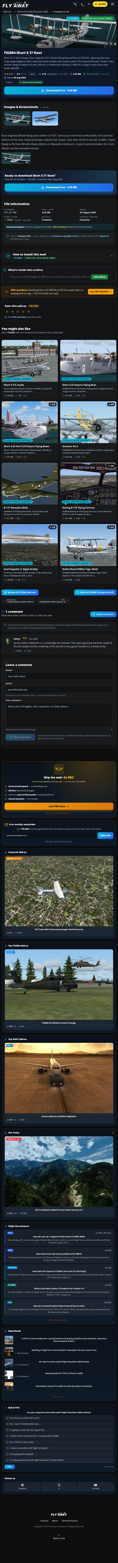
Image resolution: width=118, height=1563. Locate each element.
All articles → (59, 1396)
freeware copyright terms (65, 236)
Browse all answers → (59, 1320)
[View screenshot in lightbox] (111, 43)
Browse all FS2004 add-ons (22, 592)
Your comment (14, 700)
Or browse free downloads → (59, 813)
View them (100, 277)
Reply (19, 651)
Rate (33, 74)
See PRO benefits (99, 291)
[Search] (75, 4)
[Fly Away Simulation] (15, 4)
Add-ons (7, 11)
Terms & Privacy (70, 1520)
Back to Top (59, 1538)
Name (9, 670)
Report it (104, 236)
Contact (44, 1520)
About (55, 1520)
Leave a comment (105, 614)
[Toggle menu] (112, 4)
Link (29, 651)
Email (9, 683)
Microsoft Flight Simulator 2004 (32, 11)
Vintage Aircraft (61, 11)
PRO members (60, 227)
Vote (9, 1466)
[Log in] (88, 4)
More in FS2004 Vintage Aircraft (97, 592)
